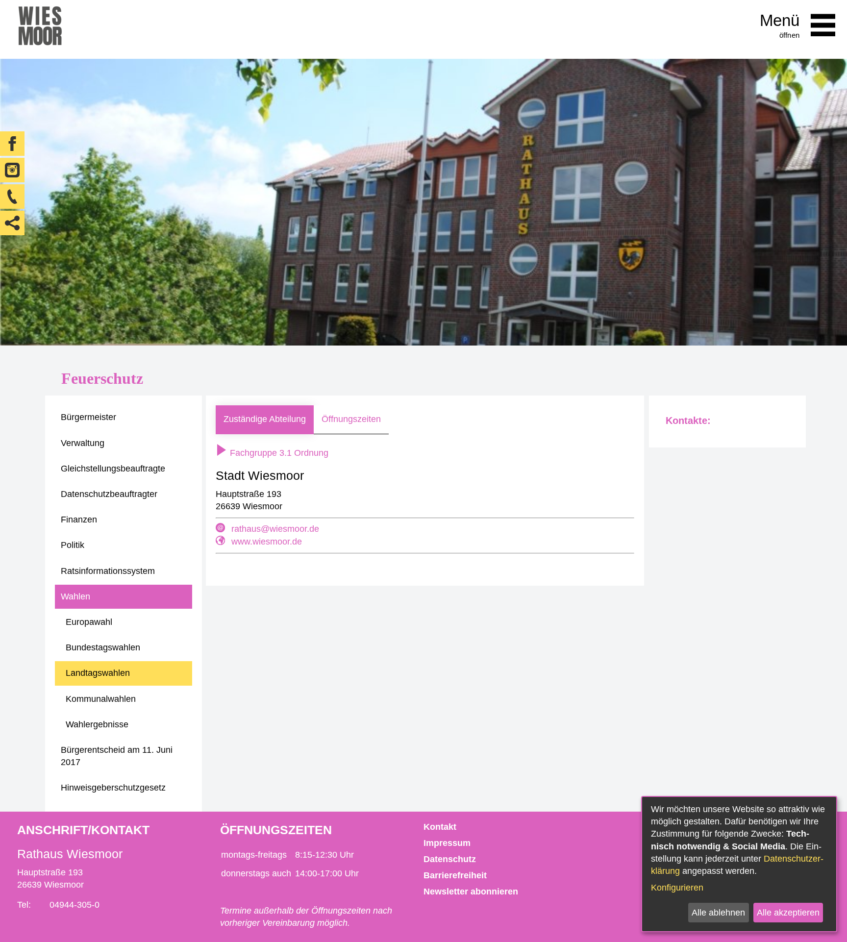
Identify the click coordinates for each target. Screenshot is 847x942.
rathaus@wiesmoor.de (275, 529)
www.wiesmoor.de (266, 541)
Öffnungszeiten (351, 419)
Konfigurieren (677, 887)
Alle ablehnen (718, 912)
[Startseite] (40, 29)
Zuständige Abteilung (265, 419)
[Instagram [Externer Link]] (12, 170)
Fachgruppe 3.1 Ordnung (277, 453)
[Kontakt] (12, 196)
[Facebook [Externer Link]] (12, 143)
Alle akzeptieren (788, 912)
